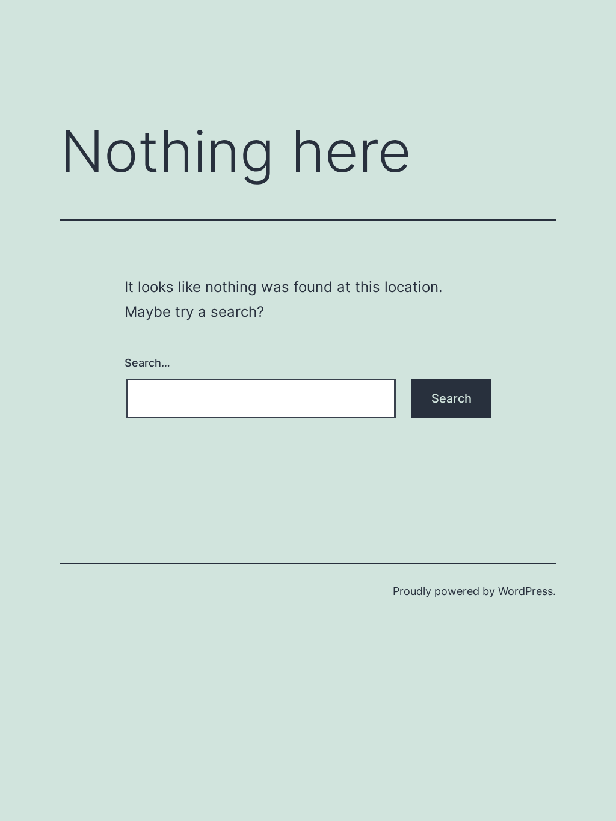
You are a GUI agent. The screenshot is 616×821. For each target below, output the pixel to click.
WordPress (525, 591)
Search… (147, 362)
